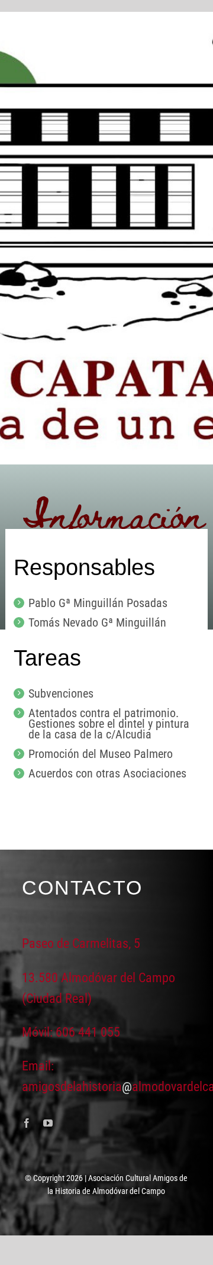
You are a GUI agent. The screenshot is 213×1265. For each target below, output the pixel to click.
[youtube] (48, 1123)
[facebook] (26, 1123)
